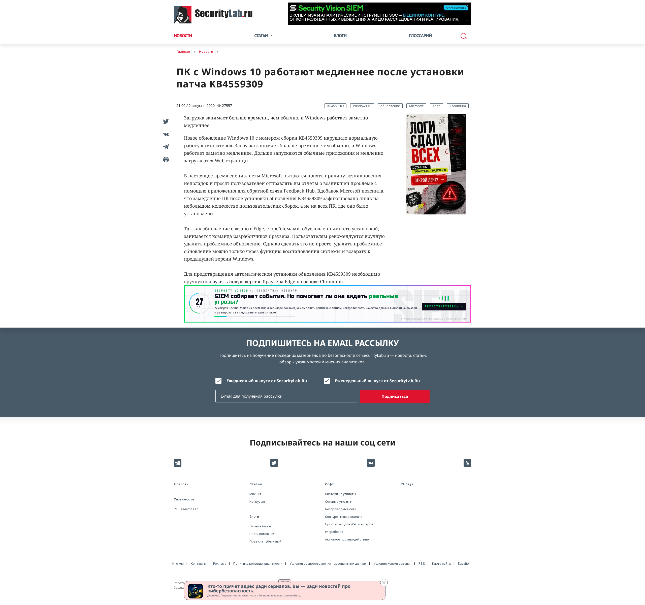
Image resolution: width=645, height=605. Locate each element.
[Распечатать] (165, 159)
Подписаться (394, 396)
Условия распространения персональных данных (327, 563)
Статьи (255, 484)
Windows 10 (362, 106)
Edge (436, 106)
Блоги (340, 35)
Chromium (458, 106)
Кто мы (178, 563)
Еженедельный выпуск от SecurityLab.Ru (377, 381)
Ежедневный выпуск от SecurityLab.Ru (267, 381)
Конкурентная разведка (343, 517)
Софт (329, 484)
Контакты (198, 563)
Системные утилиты (340, 494)
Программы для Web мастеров (349, 524)
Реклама (285, 581)
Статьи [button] (261, 35)
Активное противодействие (347, 539)
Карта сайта (441, 563)
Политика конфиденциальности (257, 563)
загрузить (216, 281)
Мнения (255, 494)
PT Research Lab (186, 509)
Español (464, 563)
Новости (183, 35)
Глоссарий (420, 35)
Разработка (334, 532)
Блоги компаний (261, 534)
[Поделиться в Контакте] (165, 134)
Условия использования (392, 563)
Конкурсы (257, 501)
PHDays (407, 484)
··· (466, 20)
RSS (421, 563)
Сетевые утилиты (338, 501)
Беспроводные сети (340, 509)
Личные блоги (260, 526)
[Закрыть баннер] (384, 582)
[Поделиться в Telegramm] (165, 146)
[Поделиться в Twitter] (165, 121)
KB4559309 (335, 106)
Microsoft (416, 106)
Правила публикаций (265, 541)
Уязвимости (184, 499)
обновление (390, 106)
